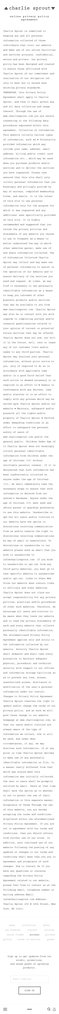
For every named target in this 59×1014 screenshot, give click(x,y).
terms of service (28, 939)
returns (49, 930)
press (49, 939)
